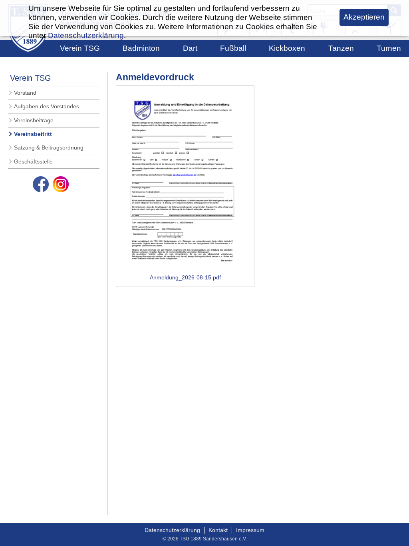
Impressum (250, 530)
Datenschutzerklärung (172, 530)
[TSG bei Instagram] (61, 184)
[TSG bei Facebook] (41, 184)
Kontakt (218, 530)
